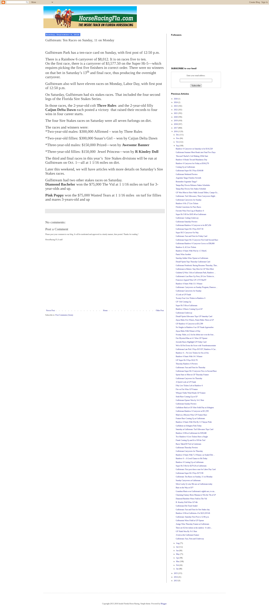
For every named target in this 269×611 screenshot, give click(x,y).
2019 (176, 120)
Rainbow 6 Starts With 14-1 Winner (189, 356)
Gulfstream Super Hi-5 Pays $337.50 (189, 229)
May (178, 554)
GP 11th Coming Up (183, 302)
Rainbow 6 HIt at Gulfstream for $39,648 (191, 433)
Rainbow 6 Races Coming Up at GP (189, 309)
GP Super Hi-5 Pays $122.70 (187, 360)
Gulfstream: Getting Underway (187, 218)
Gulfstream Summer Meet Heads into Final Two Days (196, 152)
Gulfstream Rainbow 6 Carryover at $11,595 (192, 411)
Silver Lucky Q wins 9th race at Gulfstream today (194, 484)
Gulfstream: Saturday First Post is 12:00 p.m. (192, 517)
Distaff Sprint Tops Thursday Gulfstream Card (193, 262)
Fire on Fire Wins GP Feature (187, 389)
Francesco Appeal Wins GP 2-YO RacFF (191, 280)
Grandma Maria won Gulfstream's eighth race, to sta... (196, 491)
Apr (177, 558)
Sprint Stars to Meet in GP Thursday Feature (192, 375)
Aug (178, 543)
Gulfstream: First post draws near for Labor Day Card (196, 469)
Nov (178, 138)
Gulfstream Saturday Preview (187, 222)
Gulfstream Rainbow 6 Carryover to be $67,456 (193, 225)
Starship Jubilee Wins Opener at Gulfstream (192, 258)
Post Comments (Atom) (64, 315)
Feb (177, 565)
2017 (176, 128)
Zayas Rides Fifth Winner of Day (188, 331)
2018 (176, 124)
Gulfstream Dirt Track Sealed (186, 506)
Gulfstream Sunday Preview (186, 404)
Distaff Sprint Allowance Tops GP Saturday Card (194, 316)
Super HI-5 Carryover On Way (187, 233)
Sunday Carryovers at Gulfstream (188, 480)
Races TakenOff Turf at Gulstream (188, 444)
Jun (177, 550)
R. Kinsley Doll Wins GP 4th (187, 502)
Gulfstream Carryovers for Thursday (189, 451)
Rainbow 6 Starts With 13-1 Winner (189, 284)
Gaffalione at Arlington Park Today (189, 426)
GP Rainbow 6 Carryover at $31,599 (189, 324)
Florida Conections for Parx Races (188, 207)
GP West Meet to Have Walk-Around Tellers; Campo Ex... (197, 192)
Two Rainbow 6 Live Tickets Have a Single (192, 437)
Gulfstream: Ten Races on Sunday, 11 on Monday (194, 477)
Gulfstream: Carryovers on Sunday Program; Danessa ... (196, 287)
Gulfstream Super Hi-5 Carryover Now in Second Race (196, 371)
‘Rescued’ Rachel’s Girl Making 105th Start (192, 156)
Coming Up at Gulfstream (185, 167)
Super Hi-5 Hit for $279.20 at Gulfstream (191, 466)
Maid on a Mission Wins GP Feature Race (191, 415)
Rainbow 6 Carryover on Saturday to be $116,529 (194, 149)
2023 (176, 106)
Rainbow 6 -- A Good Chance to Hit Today (191, 458)
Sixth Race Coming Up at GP (187, 397)
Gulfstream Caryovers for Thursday (189, 378)
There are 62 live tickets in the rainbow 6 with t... (194, 528)
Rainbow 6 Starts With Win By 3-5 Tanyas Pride (194, 422)
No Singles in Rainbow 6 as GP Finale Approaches (195, 327)
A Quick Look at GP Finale (186, 382)
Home (105, 310)
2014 (176, 577)
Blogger (163, 604)
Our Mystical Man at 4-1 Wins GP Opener (191, 338)
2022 (176, 110)
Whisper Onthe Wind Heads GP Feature (190, 393)
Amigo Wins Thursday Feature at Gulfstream (192, 524)
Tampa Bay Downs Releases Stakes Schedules (193, 185)
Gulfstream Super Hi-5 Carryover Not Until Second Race (197, 240)
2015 (176, 573)
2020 (176, 117)
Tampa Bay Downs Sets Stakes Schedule (191, 189)
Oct (177, 142)
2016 (176, 131)
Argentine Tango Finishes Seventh (188, 178)
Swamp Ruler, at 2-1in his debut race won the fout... (195, 335)
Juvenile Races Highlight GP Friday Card (191, 342)
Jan (177, 569)
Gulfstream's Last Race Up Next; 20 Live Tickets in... (195, 276)
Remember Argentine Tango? (186, 182)
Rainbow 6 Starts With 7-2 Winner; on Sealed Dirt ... (195, 455)
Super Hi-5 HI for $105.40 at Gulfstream (191, 214)
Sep (177, 146)
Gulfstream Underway (184, 313)
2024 (176, 102)
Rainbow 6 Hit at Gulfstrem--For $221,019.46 (193, 513)
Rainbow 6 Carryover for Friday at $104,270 (192, 163)
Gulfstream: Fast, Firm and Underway (190, 539)
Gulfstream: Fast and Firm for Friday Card (191, 236)
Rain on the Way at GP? (184, 488)
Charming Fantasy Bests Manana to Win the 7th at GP (196, 495)
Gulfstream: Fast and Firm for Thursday (190, 367)
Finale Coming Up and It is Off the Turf (190, 440)
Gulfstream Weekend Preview (187, 174)
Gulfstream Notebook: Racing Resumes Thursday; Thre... (197, 265)
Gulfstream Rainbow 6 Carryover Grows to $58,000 (195, 243)
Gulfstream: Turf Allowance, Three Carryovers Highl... (196, 196)
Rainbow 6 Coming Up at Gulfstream (189, 462)
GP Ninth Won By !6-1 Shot (186, 531)
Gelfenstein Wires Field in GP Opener (190, 520)
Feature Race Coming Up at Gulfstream (190, 418)
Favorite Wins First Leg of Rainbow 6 (190, 211)
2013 (176, 581)
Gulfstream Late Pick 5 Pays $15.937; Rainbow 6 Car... (196, 349)
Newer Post (50, 310)
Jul (177, 547)
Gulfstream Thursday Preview (187, 447)
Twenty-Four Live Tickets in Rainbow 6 (190, 298)
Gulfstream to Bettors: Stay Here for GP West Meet (195, 269)
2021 (176, 113)
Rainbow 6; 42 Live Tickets (186, 247)
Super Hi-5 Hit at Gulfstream (186, 305)
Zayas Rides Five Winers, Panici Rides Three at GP (195, 320)
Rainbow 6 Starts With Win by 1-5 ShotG (191, 251)
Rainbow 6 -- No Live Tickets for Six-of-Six (192, 353)
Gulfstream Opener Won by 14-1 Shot (190, 400)
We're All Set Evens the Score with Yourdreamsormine (196, 345)
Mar (178, 561)
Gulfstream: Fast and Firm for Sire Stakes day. (193, 509)
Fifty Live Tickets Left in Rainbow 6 (189, 385)
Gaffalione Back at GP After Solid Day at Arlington (195, 407)
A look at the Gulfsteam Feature (187, 535)
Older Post (160, 310)
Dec (177, 135)
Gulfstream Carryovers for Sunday (188, 200)
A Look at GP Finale (183, 295)
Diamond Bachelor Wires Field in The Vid (191, 499)
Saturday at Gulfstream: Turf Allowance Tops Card (194, 429)
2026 (176, 99)
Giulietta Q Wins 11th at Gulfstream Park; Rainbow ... (196, 273)
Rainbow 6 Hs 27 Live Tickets (187, 203)
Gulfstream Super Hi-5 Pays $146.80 (189, 170)
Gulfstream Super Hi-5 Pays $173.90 (189, 473)
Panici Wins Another (183, 254)
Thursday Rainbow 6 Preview (187, 364)
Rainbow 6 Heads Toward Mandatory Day (191, 160)
